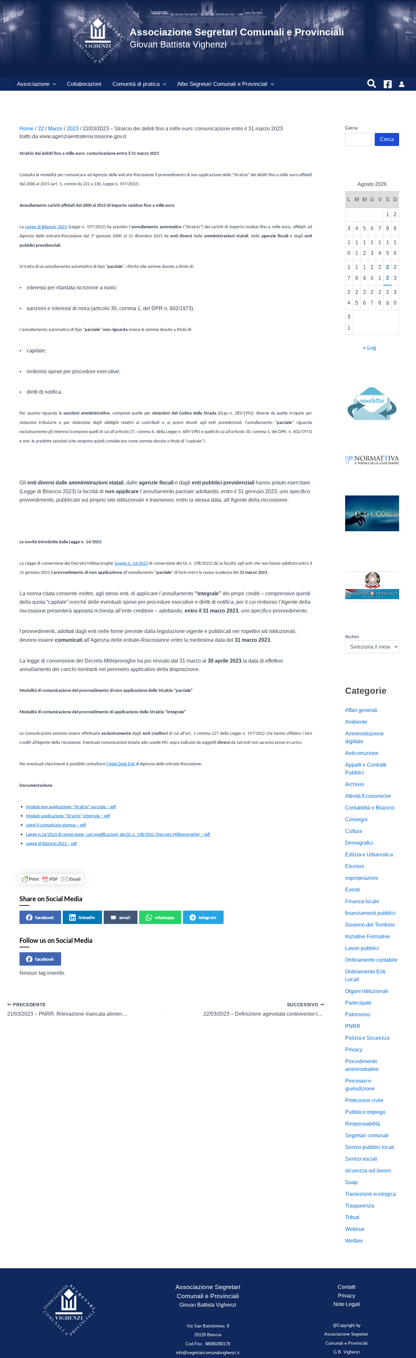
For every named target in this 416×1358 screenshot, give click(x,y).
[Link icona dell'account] (402, 84)
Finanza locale (362, 901)
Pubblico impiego (365, 1112)
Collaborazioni (84, 84)
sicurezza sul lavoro (368, 1170)
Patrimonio (357, 1014)
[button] (52, 84)
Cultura (353, 831)
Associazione (33, 84)
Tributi (352, 1217)
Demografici (359, 843)
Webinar (355, 1229)
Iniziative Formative (367, 936)
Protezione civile (364, 1100)
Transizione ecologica (370, 1194)
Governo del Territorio (370, 925)
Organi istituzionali (366, 991)
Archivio (354, 784)
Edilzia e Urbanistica (369, 854)
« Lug (369, 347)
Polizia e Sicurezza (367, 1038)
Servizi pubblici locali (369, 1147)
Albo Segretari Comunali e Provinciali (222, 84)
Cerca (351, 127)
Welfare (354, 1241)
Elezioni (354, 866)
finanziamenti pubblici (370, 913)
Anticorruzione (362, 753)
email (124, 917)
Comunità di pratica (136, 84)
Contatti (347, 1287)
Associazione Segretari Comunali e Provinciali (237, 32)
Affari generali (361, 710)
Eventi (352, 889)
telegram (207, 917)
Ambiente (356, 722)
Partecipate (358, 1003)
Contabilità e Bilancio (370, 808)
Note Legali (346, 1304)
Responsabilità (362, 1124)
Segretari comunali (367, 1135)
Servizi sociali (361, 1159)
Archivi (352, 636)
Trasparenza (359, 1205)
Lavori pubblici (362, 948)
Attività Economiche (368, 796)
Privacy (353, 1049)
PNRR (352, 1026)
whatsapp (164, 917)
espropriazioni (361, 878)
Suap (351, 1182)
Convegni (356, 819)
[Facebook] (387, 84)
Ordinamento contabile (371, 960)
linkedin (86, 917)
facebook (44, 917)
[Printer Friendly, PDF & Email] (51, 879)
